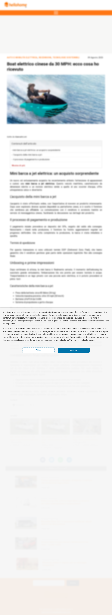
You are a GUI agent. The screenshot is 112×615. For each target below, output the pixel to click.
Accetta (73, 350)
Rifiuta (38, 350)
